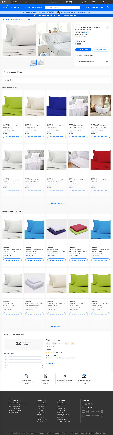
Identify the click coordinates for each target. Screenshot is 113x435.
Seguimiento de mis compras (17, 403)
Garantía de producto (14, 408)
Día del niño (40, 414)
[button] (33, 7)
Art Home (86, 32)
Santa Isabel (61, 408)
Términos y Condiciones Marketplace (58, 433)
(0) (58, 130)
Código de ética (91, 433)
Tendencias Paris (42, 419)
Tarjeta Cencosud (62, 410)
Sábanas (28, 19)
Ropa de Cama (19, 19)
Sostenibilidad (41, 405)
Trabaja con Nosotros (63, 421)
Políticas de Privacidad (77, 433)
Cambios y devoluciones (15, 410)
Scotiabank (60, 412)
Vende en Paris (41, 403)
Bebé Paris (40, 418)
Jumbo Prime (4, 2)
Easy (58, 406)
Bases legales (101, 433)
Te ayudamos (106, 2)
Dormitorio (9, 19)
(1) (85, 36)
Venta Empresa (62, 419)
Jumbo (59, 405)
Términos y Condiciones (38, 433)
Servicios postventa (14, 406)
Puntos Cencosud (15, 2)
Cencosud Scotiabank (69, 2)
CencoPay (60, 418)
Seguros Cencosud (63, 414)
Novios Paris (84, 2)
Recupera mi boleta (14, 405)
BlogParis (40, 421)
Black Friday (40, 406)
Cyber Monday (41, 408)
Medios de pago (13, 412)
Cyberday (40, 410)
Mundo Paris (94, 2)
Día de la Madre (42, 412)
